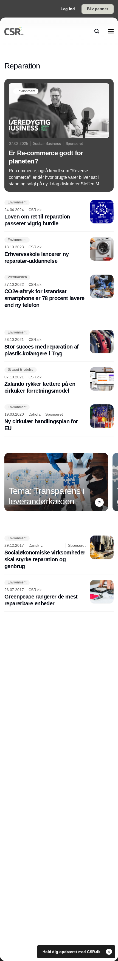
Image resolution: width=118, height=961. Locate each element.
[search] (96, 31)
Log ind (68, 9)
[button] (99, 502)
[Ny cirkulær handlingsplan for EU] (59, 418)
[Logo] (14, 31)
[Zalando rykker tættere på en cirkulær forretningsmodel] (59, 381)
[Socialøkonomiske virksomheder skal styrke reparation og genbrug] (59, 553)
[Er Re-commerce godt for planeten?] (59, 135)
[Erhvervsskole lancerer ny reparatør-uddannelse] (59, 250)
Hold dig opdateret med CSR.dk (72, 952)
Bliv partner (97, 9)
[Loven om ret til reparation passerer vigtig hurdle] (59, 213)
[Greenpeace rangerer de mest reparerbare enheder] (59, 593)
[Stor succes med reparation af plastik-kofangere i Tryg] (59, 343)
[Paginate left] (8, 481)
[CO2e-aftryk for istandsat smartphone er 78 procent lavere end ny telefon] (59, 292)
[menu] (111, 31)
